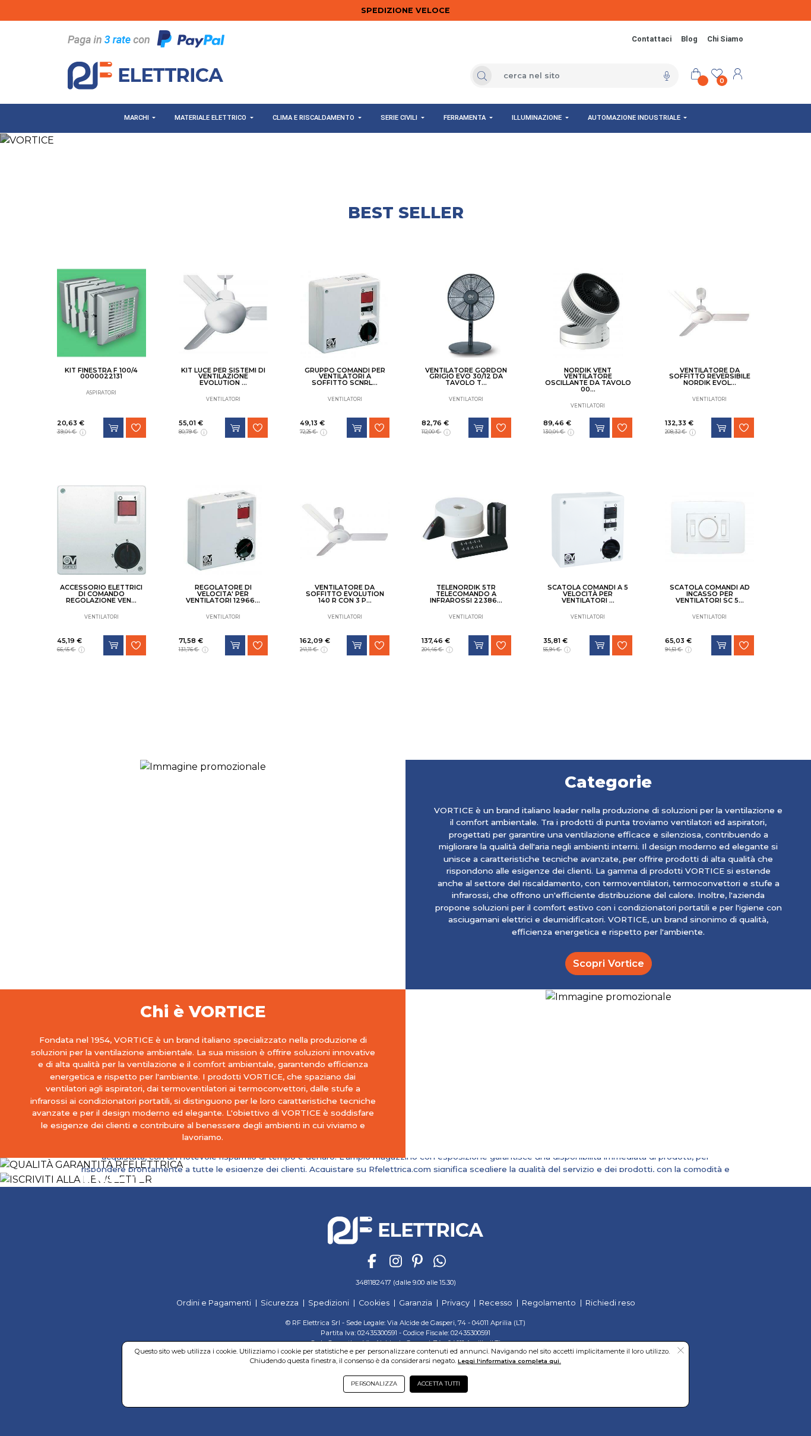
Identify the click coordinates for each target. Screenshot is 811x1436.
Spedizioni (328, 1302)
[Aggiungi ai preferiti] (136, 428)
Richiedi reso (610, 1302)
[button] (680, 1351)
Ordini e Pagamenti (213, 1302)
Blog (689, 38)
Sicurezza (280, 1302)
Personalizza (374, 1383)
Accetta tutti (438, 1383)
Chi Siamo (725, 38)
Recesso (495, 1302)
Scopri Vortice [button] (608, 963)
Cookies (374, 1302)
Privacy (456, 1302)
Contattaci (651, 38)
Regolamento (549, 1302)
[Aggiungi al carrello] (113, 428)
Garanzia (415, 1302)
